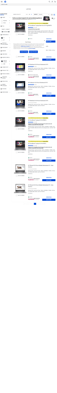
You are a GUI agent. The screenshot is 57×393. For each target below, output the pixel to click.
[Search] (49, 2)
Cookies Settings (23, 51)
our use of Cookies (31, 48)
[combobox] (41, 14)
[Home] (5, 1)
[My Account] (52, 2)
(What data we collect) (25, 46)
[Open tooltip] (1, 17)
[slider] (2, 31)
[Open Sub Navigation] (2, 2)
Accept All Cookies (33, 51)
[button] (5, 17)
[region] (29, 47)
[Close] (44, 40)
